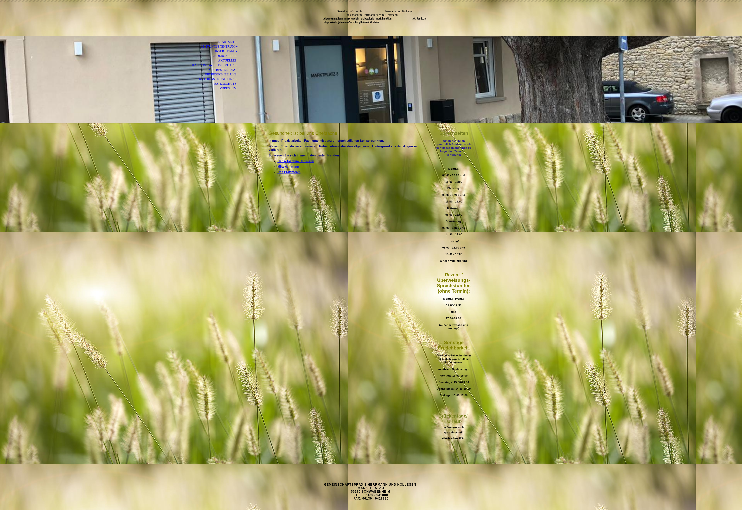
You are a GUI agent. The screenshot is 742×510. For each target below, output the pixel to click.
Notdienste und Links (218, 79)
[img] (371, 79)
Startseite (227, 42)
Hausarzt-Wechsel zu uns (214, 65)
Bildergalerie (224, 55)
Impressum (228, 88)
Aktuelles (227, 60)
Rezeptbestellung (220, 69)
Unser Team (224, 51)
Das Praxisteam (288, 172)
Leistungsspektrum (218, 46)
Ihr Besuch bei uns (221, 74)
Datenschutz (225, 83)
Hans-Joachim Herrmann (295, 161)
